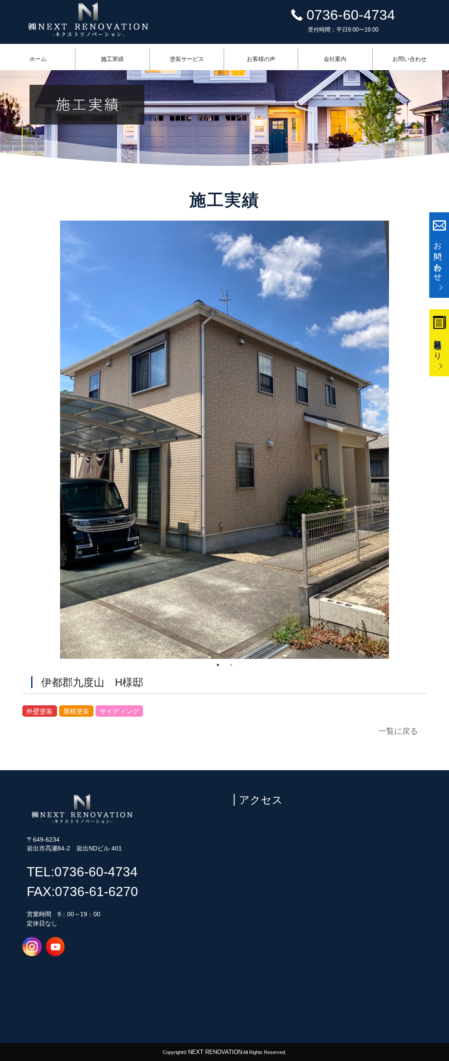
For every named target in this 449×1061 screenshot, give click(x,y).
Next (395, 440)
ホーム (37, 59)
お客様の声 (261, 59)
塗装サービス (187, 59)
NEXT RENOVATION (215, 1052)
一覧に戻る (398, 731)
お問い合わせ (409, 59)
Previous (53, 440)
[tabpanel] (224, 440)
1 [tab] (218, 665)
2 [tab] (231, 665)
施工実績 (112, 59)
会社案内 (335, 59)
